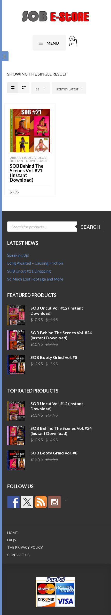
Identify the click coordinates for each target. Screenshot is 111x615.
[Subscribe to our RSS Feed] (41, 502)
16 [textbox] (37, 89)
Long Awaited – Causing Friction (35, 263)
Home (12, 533)
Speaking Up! (18, 255)
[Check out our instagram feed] (54, 502)
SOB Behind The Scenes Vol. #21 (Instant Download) (26, 173)
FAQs (11, 540)
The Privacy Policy (25, 547)
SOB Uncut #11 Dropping (29, 271)
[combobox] (40, 88)
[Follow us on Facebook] (13, 502)
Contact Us (18, 555)
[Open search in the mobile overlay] (55, 226)
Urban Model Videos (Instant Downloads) (29, 159)
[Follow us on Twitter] (27, 502)
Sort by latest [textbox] (67, 89)
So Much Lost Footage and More (35, 279)
